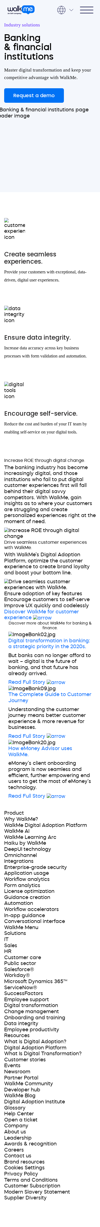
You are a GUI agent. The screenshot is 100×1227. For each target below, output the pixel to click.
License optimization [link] (29, 891)
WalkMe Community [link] (28, 1083)
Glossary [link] (15, 1107)
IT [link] (6, 939)
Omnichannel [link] (20, 855)
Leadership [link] (18, 1137)
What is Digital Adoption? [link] (35, 1041)
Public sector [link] (20, 963)
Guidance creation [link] (27, 897)
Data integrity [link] (21, 1023)
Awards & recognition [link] (30, 1143)
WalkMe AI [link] (16, 831)
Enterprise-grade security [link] (35, 867)
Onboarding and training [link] (34, 1017)
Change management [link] (31, 1011)
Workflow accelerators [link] (31, 909)
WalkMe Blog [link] (20, 1095)
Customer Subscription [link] (32, 1185)
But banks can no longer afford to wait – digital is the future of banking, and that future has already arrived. (49, 664)
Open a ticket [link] (21, 1119)
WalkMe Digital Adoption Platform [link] (45, 825)
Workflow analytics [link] (27, 879)
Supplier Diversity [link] (25, 1197)
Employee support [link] (26, 999)
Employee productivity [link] (31, 1029)
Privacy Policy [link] (21, 1173)
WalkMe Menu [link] (21, 927)
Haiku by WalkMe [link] (25, 843)
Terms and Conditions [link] (31, 1179)
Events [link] (12, 1065)
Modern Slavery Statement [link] (37, 1191)
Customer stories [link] (25, 1059)
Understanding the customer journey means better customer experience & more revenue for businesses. (47, 718)
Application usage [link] (26, 873)
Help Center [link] (19, 1113)
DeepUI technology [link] (27, 849)
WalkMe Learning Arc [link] (30, 837)
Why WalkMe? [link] (21, 819)
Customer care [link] (22, 957)
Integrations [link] (19, 861)
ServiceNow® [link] (20, 987)
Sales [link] (10, 945)
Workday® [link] (17, 975)
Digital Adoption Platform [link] (35, 1047)
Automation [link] (18, 903)
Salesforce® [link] (19, 969)
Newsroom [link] (17, 1071)
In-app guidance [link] (24, 915)
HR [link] (7, 951)
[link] (20, 804)
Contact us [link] (17, 1155)
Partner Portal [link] (21, 1077)
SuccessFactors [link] (23, 993)
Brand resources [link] (24, 1161)
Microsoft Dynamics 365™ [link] (35, 981)
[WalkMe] (21, 10)
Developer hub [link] (22, 1089)
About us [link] (15, 1131)
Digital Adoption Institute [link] (34, 1101)
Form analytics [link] (22, 885)
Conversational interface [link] (34, 921)
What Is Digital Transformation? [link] (43, 1053)
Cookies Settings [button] (24, 1167)
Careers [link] (14, 1149)
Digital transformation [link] (31, 1005)
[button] (50, 635)
